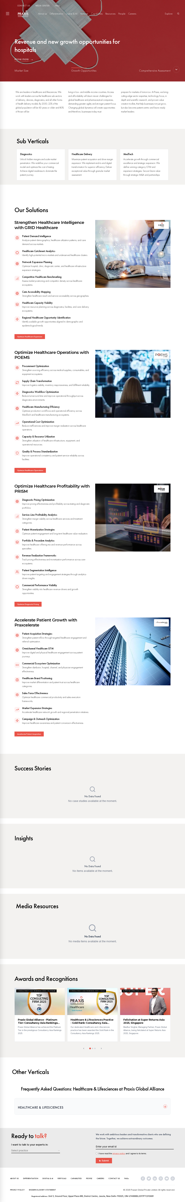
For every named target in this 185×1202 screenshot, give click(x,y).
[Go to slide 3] (95, 1048)
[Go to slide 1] (90, 1048)
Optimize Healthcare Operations (30, 470)
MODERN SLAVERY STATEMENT (42, 1190)
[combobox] (35, 1150)
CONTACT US (23, 5)
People (121, 13)
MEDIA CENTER (42, 5)
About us (42, 13)
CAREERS (100, 1178)
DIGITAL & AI (48, 1178)
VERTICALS (61, 1178)
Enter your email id (106, 1146)
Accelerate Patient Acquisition (29, 734)
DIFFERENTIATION (30, 1178)
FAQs (57, 5)
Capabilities (97, 13)
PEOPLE (89, 1178)
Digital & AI (71, 13)
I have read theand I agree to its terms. (122, 1153)
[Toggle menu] (7, 13)
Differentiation (56, 13)
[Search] (178, 13)
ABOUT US (14, 1178)
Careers (132, 13)
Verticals (84, 13)
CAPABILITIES (76, 1178)
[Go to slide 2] (92, 1048)
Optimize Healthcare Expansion (29, 336)
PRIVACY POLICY (17, 1190)
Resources (110, 13)
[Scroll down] (176, 69)
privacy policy (119, 1153)
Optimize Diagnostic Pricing (28, 604)
